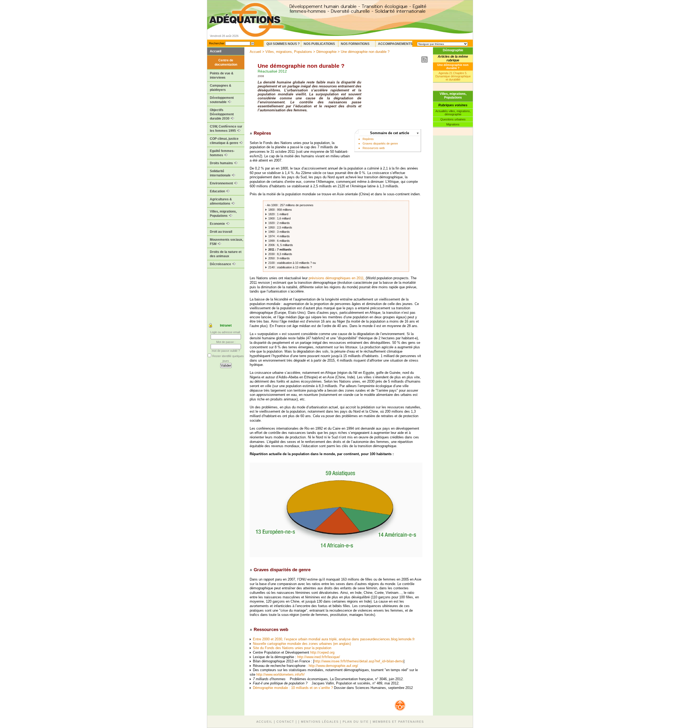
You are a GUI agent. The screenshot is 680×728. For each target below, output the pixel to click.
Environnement (222, 183)
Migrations (453, 124)
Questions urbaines (453, 119)
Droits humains (222, 163)
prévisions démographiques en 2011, (337, 278)
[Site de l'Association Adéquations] (246, 27)
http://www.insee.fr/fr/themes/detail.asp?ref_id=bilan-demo (358, 661)
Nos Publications (319, 44)
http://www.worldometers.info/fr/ (280, 674)
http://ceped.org (322, 652)
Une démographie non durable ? (453, 66)
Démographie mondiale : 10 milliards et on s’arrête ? (293, 688)
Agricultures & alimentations (221, 201)
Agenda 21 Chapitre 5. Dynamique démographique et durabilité (453, 76)
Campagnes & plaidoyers (220, 88)
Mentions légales (320, 721)
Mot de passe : (225, 342)
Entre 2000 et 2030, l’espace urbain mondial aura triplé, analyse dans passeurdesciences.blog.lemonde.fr (334, 639)
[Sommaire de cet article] (252, 133)
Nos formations (355, 44)
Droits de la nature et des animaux (225, 254)
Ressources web (374, 148)
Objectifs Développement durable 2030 (222, 114)
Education (218, 191)
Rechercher (216, 43)
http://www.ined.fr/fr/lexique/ (318, 657)
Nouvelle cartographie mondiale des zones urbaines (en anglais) (302, 644)
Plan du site (356, 721)
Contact (285, 721)
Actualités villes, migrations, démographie (453, 112)
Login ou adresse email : (225, 332)
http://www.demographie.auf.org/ (333, 666)
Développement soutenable (222, 100)
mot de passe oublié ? (226, 350)
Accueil (215, 51)
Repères (368, 139)
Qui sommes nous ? (283, 44)
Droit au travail (221, 232)
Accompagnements (395, 44)
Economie (218, 224)
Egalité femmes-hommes (222, 153)
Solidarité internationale (220, 173)
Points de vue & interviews (221, 75)
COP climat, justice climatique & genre (224, 141)
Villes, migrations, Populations (223, 214)
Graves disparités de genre (380, 143)
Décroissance (221, 264)
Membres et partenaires (398, 721)
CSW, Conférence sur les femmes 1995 (226, 129)
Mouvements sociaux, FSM (226, 242)
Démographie (453, 50)
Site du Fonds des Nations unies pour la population (292, 648)
